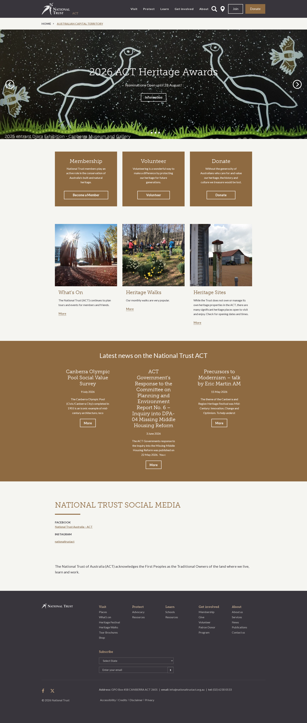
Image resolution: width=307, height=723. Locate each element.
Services (237, 617)
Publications (239, 627)
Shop (102, 637)
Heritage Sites (209, 292)
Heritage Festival (109, 622)
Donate (255, 9)
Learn (164, 8)
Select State (222, 9)
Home (46, 23)
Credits (122, 700)
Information (153, 97)
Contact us (238, 632)
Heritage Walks (143, 292)
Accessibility (108, 700)
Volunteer (153, 195)
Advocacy (138, 612)
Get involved (184, 8)
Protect (149, 8)
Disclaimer (136, 700)
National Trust (63, 9)
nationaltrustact (64, 541)
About (204, 8)
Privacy (149, 700)
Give (201, 617)
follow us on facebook (44, 691)
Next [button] (297, 84)
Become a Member (86, 195)
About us (237, 612)
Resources (138, 617)
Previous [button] (10, 84)
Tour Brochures (108, 632)
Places (103, 612)
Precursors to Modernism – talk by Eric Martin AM (219, 377)
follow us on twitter (52, 691)
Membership (206, 612)
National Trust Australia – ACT (74, 526)
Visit (134, 8)
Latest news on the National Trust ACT (153, 355)
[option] (153, 84)
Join (235, 9)
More (62, 313)
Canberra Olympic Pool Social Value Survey (88, 377)
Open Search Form (214, 9)
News (235, 622)
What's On (70, 292)
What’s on (105, 617)
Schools (170, 612)
